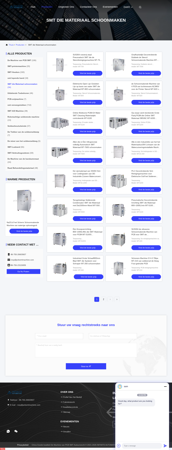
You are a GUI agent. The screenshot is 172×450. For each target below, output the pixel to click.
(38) (18, 111)
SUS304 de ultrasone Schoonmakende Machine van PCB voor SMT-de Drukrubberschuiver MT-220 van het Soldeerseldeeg (145, 234)
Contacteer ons (88, 7)
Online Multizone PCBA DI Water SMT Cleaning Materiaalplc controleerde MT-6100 (86, 115)
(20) (19, 66)
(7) (17, 99)
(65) (16, 147)
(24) (23, 160)
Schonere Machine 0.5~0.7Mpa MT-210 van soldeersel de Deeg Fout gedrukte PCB (145, 261)
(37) (19, 126)
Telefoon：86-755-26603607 (21, 400)
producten (20, 45)
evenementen (110, 7)
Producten (46, 7)
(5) (24, 141)
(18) (18, 78)
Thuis (11, 45)
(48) (23, 168)
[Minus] (165, 386)
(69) (20, 153)
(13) (23, 118)
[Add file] (119, 446)
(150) (16, 72)
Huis (33, 7)
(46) (20, 93)
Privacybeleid (22, 445)
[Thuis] (16, 7)
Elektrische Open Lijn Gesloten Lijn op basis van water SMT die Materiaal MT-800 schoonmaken (86, 86)
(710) (19, 105)
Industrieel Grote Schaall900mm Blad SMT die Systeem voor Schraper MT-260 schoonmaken (86, 261)
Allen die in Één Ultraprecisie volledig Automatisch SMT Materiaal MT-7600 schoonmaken (87, 144)
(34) (22, 85)
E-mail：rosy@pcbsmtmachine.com (24, 405)
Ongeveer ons (66, 7)
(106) (22, 60)
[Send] (165, 446)
